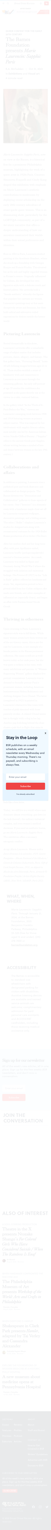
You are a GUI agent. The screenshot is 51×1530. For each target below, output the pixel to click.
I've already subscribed (25, 794)
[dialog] (25, 765)
